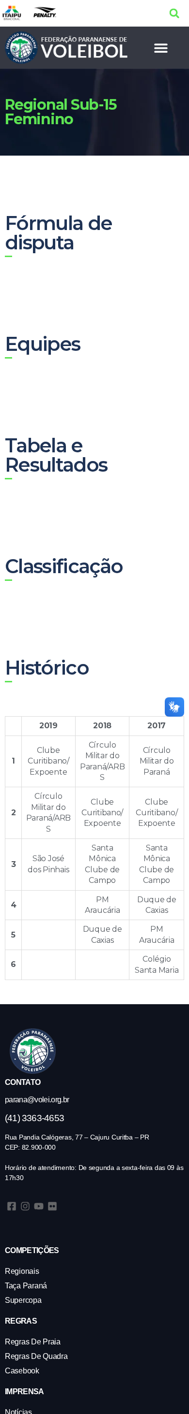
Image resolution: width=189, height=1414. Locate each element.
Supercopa (23, 1300)
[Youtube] (39, 1206)
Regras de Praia (33, 1342)
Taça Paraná (26, 1286)
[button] (174, 13)
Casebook (22, 1371)
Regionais (22, 1271)
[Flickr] (52, 1206)
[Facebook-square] (11, 1206)
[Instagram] (25, 1206)
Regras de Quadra (36, 1356)
